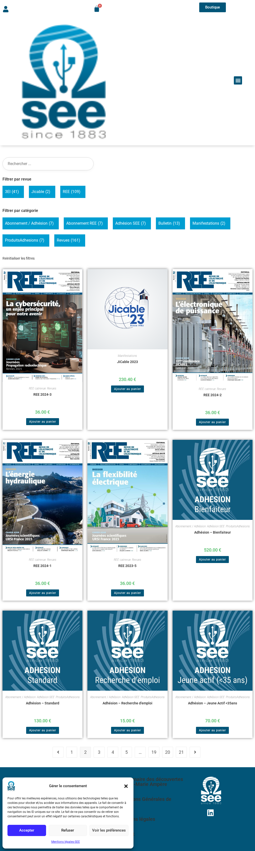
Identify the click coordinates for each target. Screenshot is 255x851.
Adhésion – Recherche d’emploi (127, 703)
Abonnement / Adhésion (29, 223)
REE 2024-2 (212, 395)
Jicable (40, 191)
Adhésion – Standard (42, 703)
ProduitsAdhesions (24, 240)
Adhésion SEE (130, 223)
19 (153, 752)
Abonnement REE (84, 223)
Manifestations (208, 223)
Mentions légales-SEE (65, 842)
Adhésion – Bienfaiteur (212, 532)
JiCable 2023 (127, 362)
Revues (68, 240)
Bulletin (169, 223)
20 (167, 752)
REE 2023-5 (127, 566)
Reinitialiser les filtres (18, 258)
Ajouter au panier (42, 421)
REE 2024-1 (42, 566)
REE (71, 191)
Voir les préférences (109, 830)
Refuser (67, 830)
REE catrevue (37, 388)
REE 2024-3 (42, 394)
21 (181, 752)
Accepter (26, 830)
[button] (126, 786)
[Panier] (96, 8)
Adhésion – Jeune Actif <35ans (212, 703)
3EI (12, 191)
